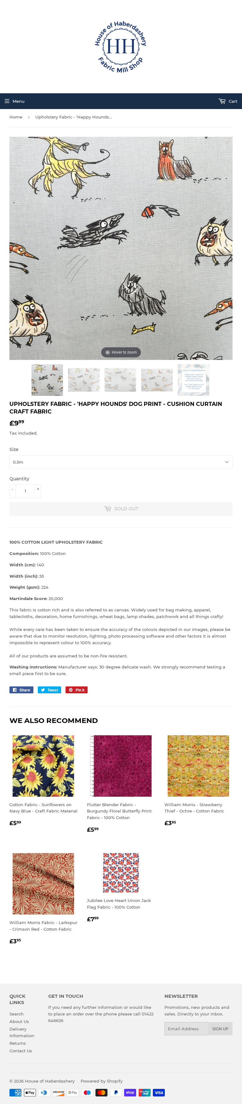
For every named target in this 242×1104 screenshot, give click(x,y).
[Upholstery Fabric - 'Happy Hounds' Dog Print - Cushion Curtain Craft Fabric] (48, 380)
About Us (19, 1021)
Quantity (19, 479)
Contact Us (20, 1050)
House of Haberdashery (50, 1081)
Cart (232, 101)
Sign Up (220, 1028)
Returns (17, 1043)
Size (14, 449)
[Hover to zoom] (121, 247)
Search (16, 1013)
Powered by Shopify (102, 1081)
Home (15, 116)
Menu (19, 101)
